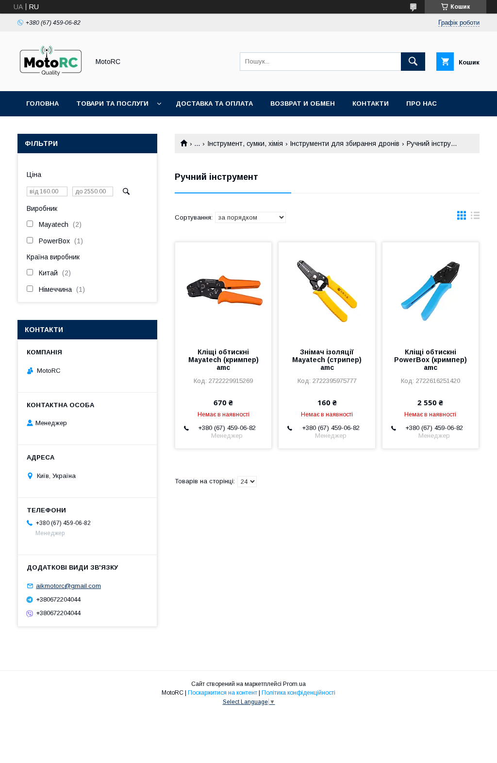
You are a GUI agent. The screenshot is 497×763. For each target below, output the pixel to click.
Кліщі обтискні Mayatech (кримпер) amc (223, 359)
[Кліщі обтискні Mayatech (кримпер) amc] (223, 290)
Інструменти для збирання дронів (344, 143)
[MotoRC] (50, 78)
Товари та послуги (112, 103)
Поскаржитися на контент (222, 692)
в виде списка (475, 217)
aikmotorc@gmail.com (68, 585)
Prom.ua (294, 684)
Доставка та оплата (214, 103)
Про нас (421, 103)
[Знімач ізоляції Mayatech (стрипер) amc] (327, 290)
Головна (42, 103)
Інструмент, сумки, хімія (245, 143)
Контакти (370, 103)
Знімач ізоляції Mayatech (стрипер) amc (327, 359)
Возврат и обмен (302, 103)
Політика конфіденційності (298, 692)
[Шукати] (413, 61)
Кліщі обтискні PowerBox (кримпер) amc (430, 359)
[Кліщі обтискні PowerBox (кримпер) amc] (430, 290)
